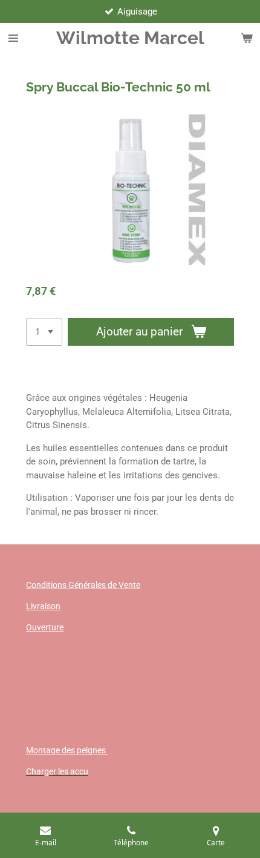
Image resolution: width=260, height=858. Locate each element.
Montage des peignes (67, 750)
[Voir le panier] (246, 38)
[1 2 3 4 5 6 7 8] (44, 332)
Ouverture (44, 627)
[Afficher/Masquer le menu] (13, 38)
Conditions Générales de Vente (83, 585)
